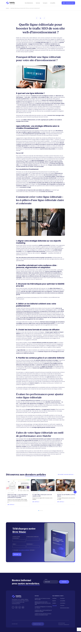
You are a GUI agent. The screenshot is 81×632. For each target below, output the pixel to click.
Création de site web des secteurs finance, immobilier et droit (43, 614)
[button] (38, 510)
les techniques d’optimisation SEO (31, 297)
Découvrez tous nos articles (65, 474)
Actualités (52, 3)
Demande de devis (64, 607)
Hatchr (46, 48)
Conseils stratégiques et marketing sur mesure (43, 607)
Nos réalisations (56, 595)
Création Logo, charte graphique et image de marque (43, 611)
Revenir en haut (37, 624)
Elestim (54, 600)
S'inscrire (64, 581)
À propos (45, 3)
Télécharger (16, 554)
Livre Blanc (62, 603)
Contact (62, 605)
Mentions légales (61, 623)
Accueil (7, 8)
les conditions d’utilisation (24, 550)
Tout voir (54, 605)
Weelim (54, 603)
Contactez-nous (70, 3)
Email (46, 579)
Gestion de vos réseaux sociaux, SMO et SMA (42, 599)
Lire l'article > (11, 504)
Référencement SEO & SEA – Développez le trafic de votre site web (43, 603)
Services (38, 3)
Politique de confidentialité (63, 624)
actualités (62, 600)
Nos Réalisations (29, 3)
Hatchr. (62, 595)
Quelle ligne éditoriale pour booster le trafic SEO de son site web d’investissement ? (25, 8)
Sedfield (54, 598)
